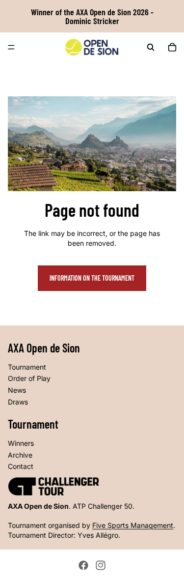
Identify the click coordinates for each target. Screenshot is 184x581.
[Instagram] (100, 565)
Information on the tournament (92, 278)
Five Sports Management (132, 525)
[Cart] (172, 47)
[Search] (150, 47)
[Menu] (11, 47)
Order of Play (29, 378)
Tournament (27, 367)
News (17, 390)
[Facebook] (83, 565)
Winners (21, 443)
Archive (20, 455)
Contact (20, 466)
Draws (18, 402)
